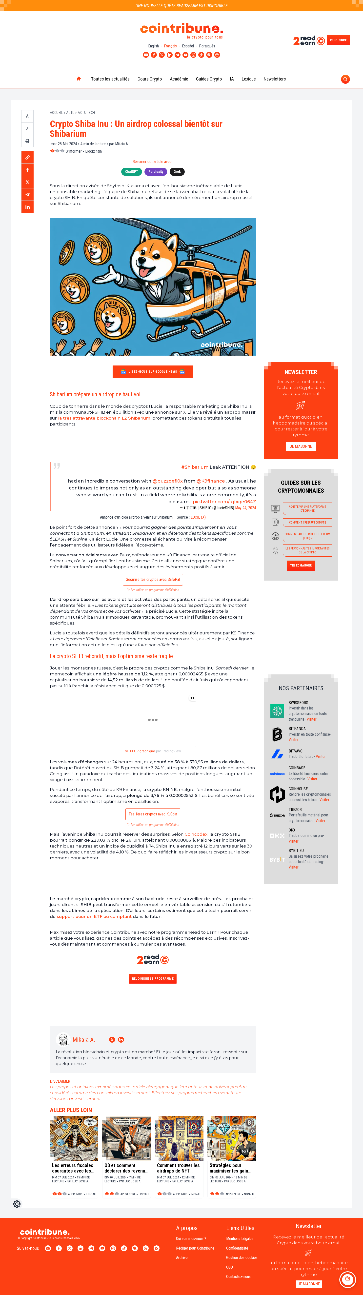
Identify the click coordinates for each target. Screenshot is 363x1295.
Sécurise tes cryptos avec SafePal (153, 579)
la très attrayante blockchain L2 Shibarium (104, 418)
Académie (179, 79)
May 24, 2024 (245, 508)
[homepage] (68, 79)
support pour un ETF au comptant (94, 916)
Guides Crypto (209, 79)
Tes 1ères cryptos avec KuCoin (153, 814)
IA (232, 79)
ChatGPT (131, 172)
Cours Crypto (150, 79)
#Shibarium (194, 467)
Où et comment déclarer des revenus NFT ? (126, 1168)
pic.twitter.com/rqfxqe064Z (224, 502)
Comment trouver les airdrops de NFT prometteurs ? (178, 1168)
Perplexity (155, 172)
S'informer (74, 151)
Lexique (249, 79)
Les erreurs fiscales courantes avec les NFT (72, 1168)
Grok (177, 172)
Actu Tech (86, 113)
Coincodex (196, 834)
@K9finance (211, 481)
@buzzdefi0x (168, 481)
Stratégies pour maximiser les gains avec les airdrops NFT (230, 1168)
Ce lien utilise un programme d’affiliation (153, 590)
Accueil (56, 113)
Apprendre (75, 1194)
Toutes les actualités (110, 79)
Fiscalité (93, 1194)
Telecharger (301, 565)
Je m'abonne (301, 446)
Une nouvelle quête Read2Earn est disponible (182, 5)
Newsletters (275, 79)
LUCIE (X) (198, 517)
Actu (70, 113)
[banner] (153, 444)
